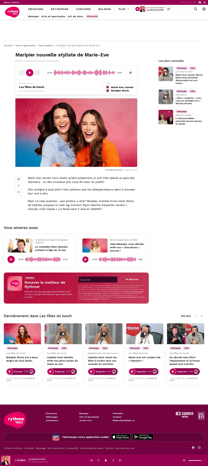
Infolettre (118, 413)
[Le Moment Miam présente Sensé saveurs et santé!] (166, 117)
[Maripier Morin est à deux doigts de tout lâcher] (22, 333)
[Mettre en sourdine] (184, 460)
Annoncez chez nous (124, 448)
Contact (117, 417)
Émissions (51, 413)
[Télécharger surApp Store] (120, 437)
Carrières (109, 448)
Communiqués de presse (91, 448)
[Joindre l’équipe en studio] (168, 9)
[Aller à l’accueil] (12, 12)
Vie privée (29, 448)
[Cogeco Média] (184, 416)
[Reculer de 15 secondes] (22, 73)
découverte (92, 16)
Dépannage (41, 448)
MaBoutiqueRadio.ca (123, 420)
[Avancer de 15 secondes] (37, 73)
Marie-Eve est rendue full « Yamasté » (144, 359)
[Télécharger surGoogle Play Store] (143, 437)
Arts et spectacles (89, 417)
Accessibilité (72, 448)
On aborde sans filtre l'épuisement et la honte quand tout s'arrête (184, 360)
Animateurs (52, 420)
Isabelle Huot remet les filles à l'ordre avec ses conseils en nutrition (102, 360)
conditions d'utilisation (91, 299)
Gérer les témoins (56, 448)
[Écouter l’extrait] (29, 72)
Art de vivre (85, 420)
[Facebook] (200, 2)
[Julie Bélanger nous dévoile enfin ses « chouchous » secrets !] (95, 245)
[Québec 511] (201, 418)
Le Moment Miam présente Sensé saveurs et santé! (189, 121)
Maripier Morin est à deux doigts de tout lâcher (22, 359)
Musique (83, 413)
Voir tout (186, 316)
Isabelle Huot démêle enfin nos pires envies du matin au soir (62, 360)
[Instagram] (204, 2)
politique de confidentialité (126, 297)
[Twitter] (18, 185)
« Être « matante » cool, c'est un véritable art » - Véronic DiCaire (189, 101)
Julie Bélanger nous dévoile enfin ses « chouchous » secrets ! (127, 247)
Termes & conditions (13, 448)
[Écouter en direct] (137, 9)
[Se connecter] (204, 9)
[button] (91, 460)
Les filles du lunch (31, 87)
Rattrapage (52, 417)
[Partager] (131, 73)
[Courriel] (18, 192)
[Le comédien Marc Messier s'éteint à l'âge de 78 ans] (20, 245)
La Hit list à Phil (155, 10)
